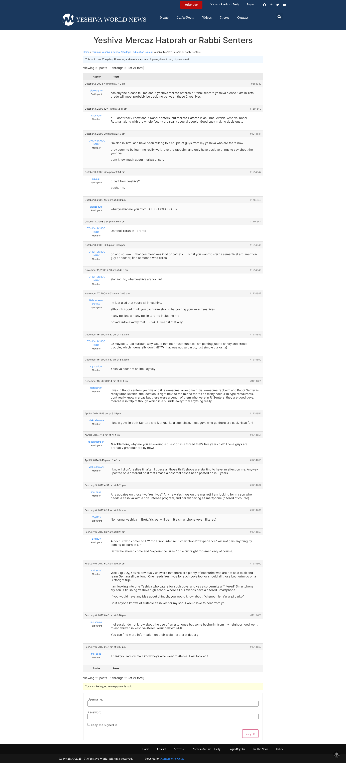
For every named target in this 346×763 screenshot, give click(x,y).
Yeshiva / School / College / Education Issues (127, 51)
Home (164, 17)
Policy (279, 749)
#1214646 (255, 269)
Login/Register (236, 749)
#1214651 (255, 381)
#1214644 (255, 221)
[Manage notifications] (336, 754)
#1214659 (255, 531)
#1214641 (255, 133)
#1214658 (255, 510)
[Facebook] (264, 5)
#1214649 (255, 334)
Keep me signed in (104, 725)
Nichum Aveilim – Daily (224, 4)
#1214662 (255, 646)
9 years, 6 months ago (162, 59)
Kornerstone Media (172, 758)
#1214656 (255, 460)
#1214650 (255, 359)
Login (250, 4)
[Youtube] (284, 5)
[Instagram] (271, 5)
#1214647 (255, 293)
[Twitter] (278, 5)
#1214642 (255, 172)
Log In (250, 734)
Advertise (179, 749)
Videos (207, 17)
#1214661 (255, 615)
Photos (224, 17)
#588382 (256, 83)
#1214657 (255, 485)
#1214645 (255, 244)
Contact (242, 17)
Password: (95, 712)
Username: (95, 699)
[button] (279, 16)
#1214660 (255, 563)
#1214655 (255, 434)
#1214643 (255, 199)
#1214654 (255, 413)
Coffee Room (185, 17)
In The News (260, 749)
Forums (96, 51)
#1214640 (255, 108)
